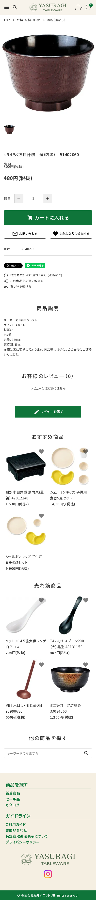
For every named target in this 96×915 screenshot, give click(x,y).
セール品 (13, 798)
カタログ (12, 804)
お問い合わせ (25, 234)
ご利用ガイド (16, 824)
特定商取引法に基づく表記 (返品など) (33, 275)
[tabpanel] (48, 73)
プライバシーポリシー (23, 842)
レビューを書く (48, 412)
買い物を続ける (18, 286)
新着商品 (13, 793)
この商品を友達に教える (23, 281)
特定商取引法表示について (27, 836)
